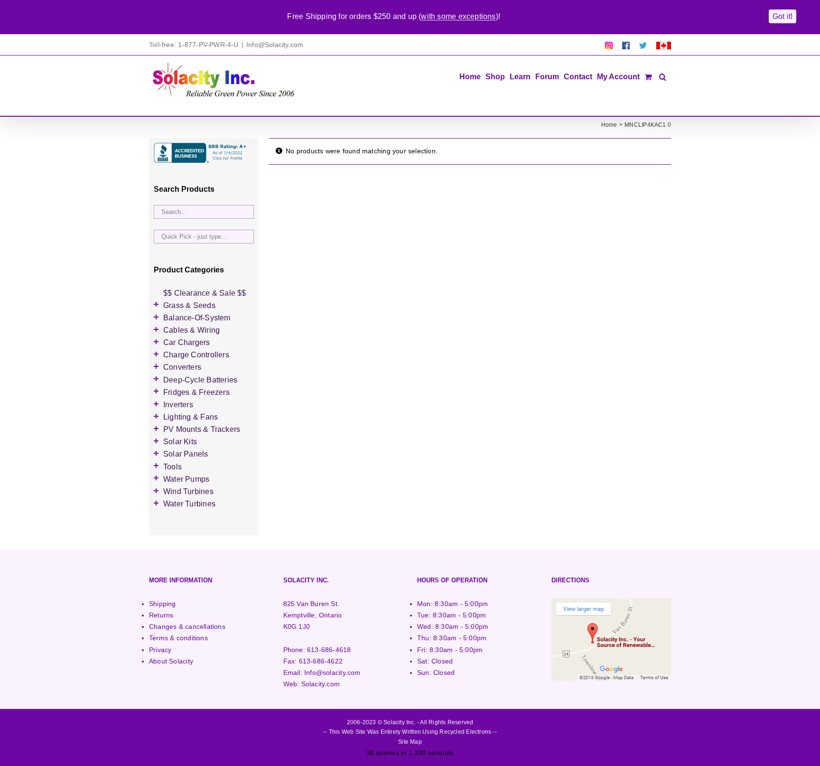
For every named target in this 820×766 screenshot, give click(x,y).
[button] (662, 76)
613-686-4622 (321, 661)
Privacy (160, 650)
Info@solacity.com (332, 672)
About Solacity (171, 661)
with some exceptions (458, 16)
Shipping (162, 603)
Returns (161, 615)
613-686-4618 (329, 650)
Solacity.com (320, 684)
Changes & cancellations (187, 626)
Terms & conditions (178, 638)
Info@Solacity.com (275, 44)
